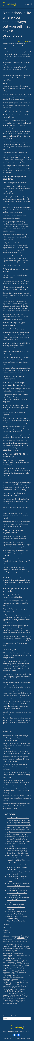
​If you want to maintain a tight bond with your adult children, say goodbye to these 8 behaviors (18, 885)
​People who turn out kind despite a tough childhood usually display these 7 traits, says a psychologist (17, 766)
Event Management (12, 962)
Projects (5, 930)
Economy (7, 957)
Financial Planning (9, 965)
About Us (7, 936)
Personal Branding (16, 979)
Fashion (18, 963)
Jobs (15, 972)
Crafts (17, 950)
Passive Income (13, 977)
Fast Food (25, 963)
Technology (21, 997)
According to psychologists (11, 121)
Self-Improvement (10, 989)
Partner (5, 977)
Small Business (24, 43)
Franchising (19, 965)
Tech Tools (5, 998)
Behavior (22, 938)
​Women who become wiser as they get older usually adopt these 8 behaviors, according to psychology (17, 745)
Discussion (20, 955)
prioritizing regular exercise (20, 569)
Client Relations (7, 948)
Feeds (29, 41)
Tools (7, 1000)
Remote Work (8, 986)
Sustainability (9, 997)
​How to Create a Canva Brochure (17, 853)
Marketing (9, 975)
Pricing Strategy (18, 980)
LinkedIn (13, 973)
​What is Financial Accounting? (16, 921)
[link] (28, 4)
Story (19, 995)
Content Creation (8, 950)
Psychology (11, 43)
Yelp (14, 1003)
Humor (13, 970)
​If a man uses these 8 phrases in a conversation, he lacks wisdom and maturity (17, 878)
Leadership (22, 972)
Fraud (26, 965)
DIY (27, 955)
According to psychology (11, 483)
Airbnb (27, 936)
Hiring (22, 968)
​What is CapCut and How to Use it (18, 834)
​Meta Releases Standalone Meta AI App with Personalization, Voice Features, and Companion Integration (18, 839)
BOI (5, 939)
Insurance (21, 970)
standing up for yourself (10, 245)
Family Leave (12, 963)
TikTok (11, 998)
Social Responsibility (21, 993)
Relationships (18, 43)
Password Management (21, 977)
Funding (7, 967)
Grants (21, 967)
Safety (11, 988)
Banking (12, 937)
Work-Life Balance (17, 1001)
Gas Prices (15, 967)
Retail (24, 986)
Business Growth (16, 941)
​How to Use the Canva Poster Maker (18, 827)
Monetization (20, 975)
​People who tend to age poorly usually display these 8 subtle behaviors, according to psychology (17, 790)
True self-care (7, 144)
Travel (14, 1000)
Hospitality (6, 970)
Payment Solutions (7, 979)
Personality (8, 980)
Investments (7, 972)
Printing (25, 980)
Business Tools (19, 944)
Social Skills (6, 995)
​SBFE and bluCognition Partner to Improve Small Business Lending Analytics (18, 900)
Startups (13, 995)
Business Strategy (8, 944)
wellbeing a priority (9, 379)
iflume (11, 4)
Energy (4, 43)
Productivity (9, 982)
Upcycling (22, 1000)
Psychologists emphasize (10, 222)
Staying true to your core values (13, 301)
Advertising (18, 936)
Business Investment (7, 943)
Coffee (14, 948)
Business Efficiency (7, 941)
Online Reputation (27, 975)
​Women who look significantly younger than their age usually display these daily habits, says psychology (15, 738)
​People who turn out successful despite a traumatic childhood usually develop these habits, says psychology (16, 759)
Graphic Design (7, 968)
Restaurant (17, 986)
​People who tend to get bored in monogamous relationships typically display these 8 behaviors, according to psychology (16, 782)
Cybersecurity (8, 953)
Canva (26, 946)
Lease (6, 973)
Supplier (26, 995)
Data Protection (18, 953)
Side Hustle (22, 989)
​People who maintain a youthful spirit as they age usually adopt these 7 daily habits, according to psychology (17, 806)
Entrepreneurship (20, 960)
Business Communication (21, 939)
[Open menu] (25, 4)
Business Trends (12, 946)
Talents (5, 933)
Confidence (23, 948)
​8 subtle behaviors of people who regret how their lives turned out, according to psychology (17, 893)
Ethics (7, 43)
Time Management (20, 998)
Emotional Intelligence (12, 958)
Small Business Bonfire (21, 723)
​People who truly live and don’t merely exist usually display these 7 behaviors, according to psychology (17, 774)
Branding (11, 939)
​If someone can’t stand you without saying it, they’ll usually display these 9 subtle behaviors (19, 867)
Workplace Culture (7, 1003)
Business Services (16, 943)
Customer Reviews (8, 952)
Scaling (17, 987)
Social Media (9, 993)
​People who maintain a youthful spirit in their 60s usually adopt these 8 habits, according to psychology (17, 798)
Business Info (25, 941)
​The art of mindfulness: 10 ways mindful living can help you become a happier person (17, 752)
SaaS (5, 987)
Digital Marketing (9, 955)
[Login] (31, 4)
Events (21, 962)
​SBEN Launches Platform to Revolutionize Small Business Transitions (16, 907)
